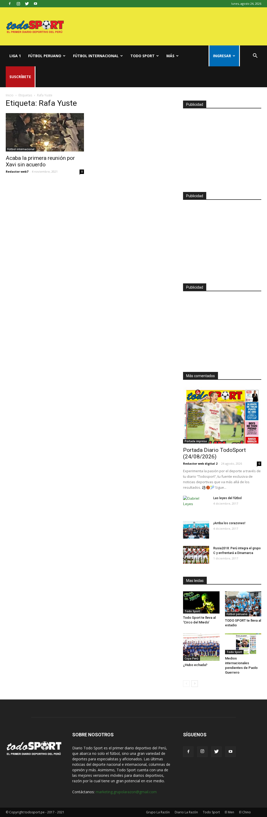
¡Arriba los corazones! (229, 523)
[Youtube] (35, 3)
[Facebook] (10, 3)
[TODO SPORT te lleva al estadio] (243, 604)
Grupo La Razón (158, 812)
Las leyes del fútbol (227, 498)
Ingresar (222, 55)
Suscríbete (20, 76)
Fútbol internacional (96, 55)
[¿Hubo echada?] (201, 647)
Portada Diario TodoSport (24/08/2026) (214, 453)
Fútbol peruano (44, 55)
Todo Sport (142, 55)
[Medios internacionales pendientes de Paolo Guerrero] (243, 643)
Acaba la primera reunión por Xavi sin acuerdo (40, 161)
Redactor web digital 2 (200, 463)
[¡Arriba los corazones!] (196, 530)
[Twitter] (27, 3)
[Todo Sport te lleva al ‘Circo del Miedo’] (201, 602)
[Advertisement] (222, 147)
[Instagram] (18, 3)
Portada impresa (196, 441)
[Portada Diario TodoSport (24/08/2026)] (222, 415)
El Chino (245, 812)
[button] (255, 56)
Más (170, 55)
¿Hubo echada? (195, 665)
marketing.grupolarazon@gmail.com (126, 791)
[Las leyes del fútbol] (196, 505)
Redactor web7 (17, 171)
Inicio (10, 95)
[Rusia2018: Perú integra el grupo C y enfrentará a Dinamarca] (196, 555)
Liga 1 (15, 55)
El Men (229, 812)
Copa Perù (191, 658)
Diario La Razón (186, 812)
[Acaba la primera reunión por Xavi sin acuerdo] (45, 132)
